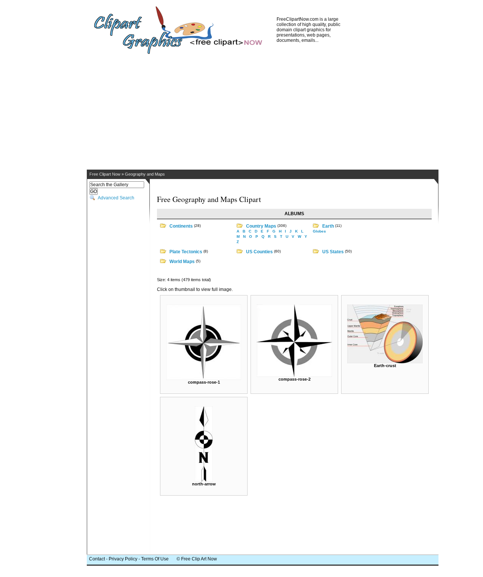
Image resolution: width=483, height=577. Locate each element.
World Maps (182, 261)
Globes (319, 231)
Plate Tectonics (185, 251)
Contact (97, 559)
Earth (328, 226)
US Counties (259, 251)
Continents (181, 226)
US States (333, 251)
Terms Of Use (155, 559)
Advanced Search (116, 197)
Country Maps (261, 226)
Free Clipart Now (104, 174)
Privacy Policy (123, 559)
